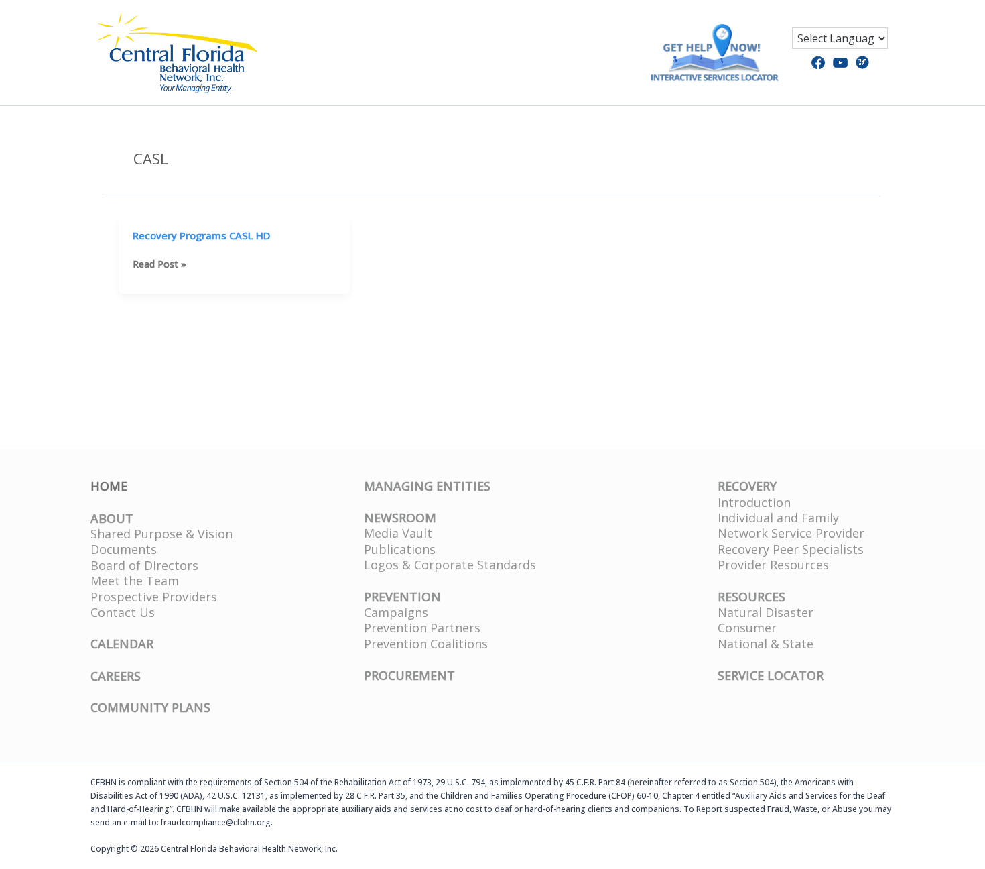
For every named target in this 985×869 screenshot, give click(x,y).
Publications (400, 549)
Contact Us (122, 612)
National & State (765, 644)
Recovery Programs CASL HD (201, 235)
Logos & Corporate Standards (450, 565)
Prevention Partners (422, 628)
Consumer (747, 628)
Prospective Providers (153, 597)
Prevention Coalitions (426, 644)
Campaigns (396, 612)
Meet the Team (134, 581)
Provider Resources (773, 565)
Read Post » (159, 264)
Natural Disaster (765, 612)
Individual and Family (778, 518)
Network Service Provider (791, 533)
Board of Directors (144, 565)
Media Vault (398, 533)
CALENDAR (121, 644)
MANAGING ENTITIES (427, 486)
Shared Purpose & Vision (161, 534)
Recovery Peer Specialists (791, 549)
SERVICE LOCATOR (771, 675)
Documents (123, 549)
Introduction (754, 502)
